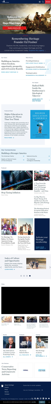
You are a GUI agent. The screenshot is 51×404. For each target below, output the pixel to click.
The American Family (7, 156)
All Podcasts (24, 355)
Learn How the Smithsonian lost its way (37, 100)
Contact (7, 394)
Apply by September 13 (40, 355)
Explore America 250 (14, 28)
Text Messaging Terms (13, 398)
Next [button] (50, 267)
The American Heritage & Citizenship (33, 159)
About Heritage (9, 385)
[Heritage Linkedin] (43, 398)
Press (6, 389)
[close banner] (49, 402)
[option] (25, 262)
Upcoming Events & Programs (36, 69)
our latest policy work (34, 63)
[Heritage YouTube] (49, 398)
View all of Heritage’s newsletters (31, 390)
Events (7, 387)
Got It (42, 402)
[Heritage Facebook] (38, 398)
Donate (48, 1)
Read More (8, 137)
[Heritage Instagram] (40, 398)
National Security (32, 156)
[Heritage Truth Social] (35, 398)
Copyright (21, 398)
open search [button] (43, 2)
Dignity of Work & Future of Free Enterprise (8, 159)
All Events (7, 356)
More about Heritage (8, 72)
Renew (7, 392)
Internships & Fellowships (35, 75)
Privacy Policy (4, 398)
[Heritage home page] (2, 386)
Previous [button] (1, 267)
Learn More (10, 267)
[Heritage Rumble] (46, 398)
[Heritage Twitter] (32, 398)
